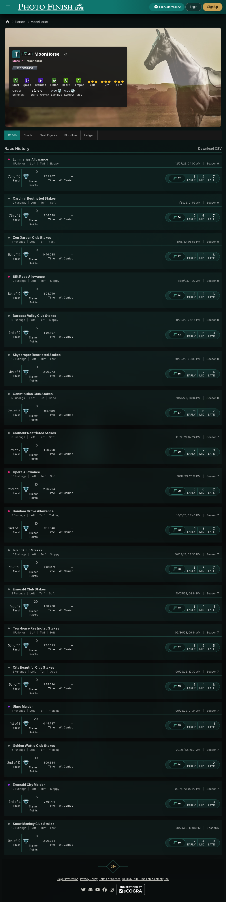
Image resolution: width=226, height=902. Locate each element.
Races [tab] (12, 135)
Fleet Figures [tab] (48, 135)
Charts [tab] (28, 135)
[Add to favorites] (65, 54)
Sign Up (212, 7)
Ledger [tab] (89, 135)
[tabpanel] (113, 500)
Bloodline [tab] (70, 135)
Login (193, 7)
